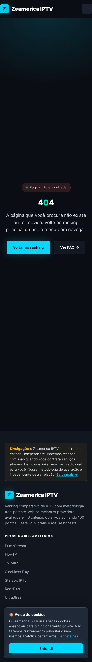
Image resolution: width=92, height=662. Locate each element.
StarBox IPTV (16, 580)
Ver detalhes (68, 636)
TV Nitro (12, 563)
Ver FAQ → (69, 247)
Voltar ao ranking (28, 247)
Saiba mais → (67, 474)
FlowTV (11, 554)
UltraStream (15, 597)
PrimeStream (15, 546)
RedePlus (12, 589)
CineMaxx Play (17, 572)
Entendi (46, 648)
